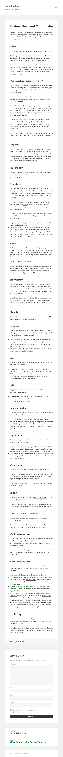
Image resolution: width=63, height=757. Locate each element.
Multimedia (33, 642)
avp (30, 525)
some (36, 550)
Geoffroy (46, 149)
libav (16, 175)
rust (50, 51)
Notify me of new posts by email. (20, 713)
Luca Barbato (12, 6)
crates (25, 204)
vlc (20, 92)
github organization (40, 497)
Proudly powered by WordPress (19, 753)
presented (20, 32)
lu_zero (25, 642)
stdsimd (39, 268)
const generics (25, 593)
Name (12, 688)
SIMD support (14, 575)
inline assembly (31, 579)
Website (12, 702)
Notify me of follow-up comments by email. (23, 710)
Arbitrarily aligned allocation (19, 586)
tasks (43, 550)
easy (39, 550)
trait (24, 99)
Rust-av (12, 51)
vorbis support (36, 513)
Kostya (37, 149)
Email (12, 695)
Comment (13, 664)
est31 (18, 513)
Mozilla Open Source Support (41, 154)
